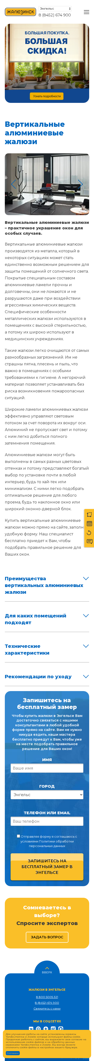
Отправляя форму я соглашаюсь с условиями (48, 841)
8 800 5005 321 (47, 997)
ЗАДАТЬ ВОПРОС (47, 937)
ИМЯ (47, 759)
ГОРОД (47, 786)
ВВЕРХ (47, 971)
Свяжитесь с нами (47, 1008)
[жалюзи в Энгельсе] (20, 12)
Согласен (13, 1053)
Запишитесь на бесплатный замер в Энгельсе (47, 867)
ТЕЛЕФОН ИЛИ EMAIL (47, 813)
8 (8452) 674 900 (55, 15)
